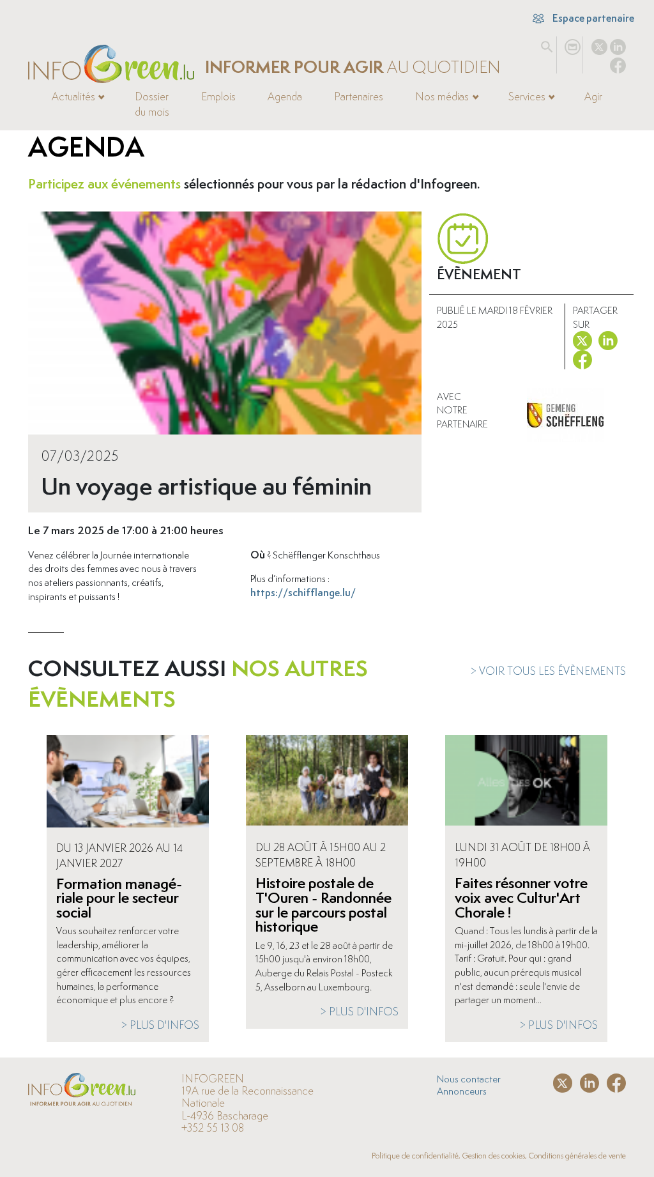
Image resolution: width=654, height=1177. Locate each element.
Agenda (285, 96)
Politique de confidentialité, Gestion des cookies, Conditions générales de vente (499, 1155)
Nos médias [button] (442, 96)
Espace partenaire (592, 18)
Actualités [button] (73, 96)
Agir (593, 96)
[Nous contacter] (573, 44)
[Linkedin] (618, 44)
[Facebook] (618, 63)
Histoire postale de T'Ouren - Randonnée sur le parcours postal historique (323, 904)
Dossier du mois (152, 104)
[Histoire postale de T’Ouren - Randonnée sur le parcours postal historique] (327, 782)
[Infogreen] (111, 64)
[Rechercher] (547, 44)
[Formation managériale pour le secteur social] (128, 782)
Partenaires (358, 96)
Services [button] (526, 96)
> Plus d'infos (160, 1025)
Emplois (218, 96)
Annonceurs (462, 1090)
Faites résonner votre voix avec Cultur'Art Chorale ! (521, 897)
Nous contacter (469, 1078)
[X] (599, 44)
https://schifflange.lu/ (303, 592)
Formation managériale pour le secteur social (119, 897)
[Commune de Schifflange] (565, 415)
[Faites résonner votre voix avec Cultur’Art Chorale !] (526, 782)
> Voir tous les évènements (548, 671)
